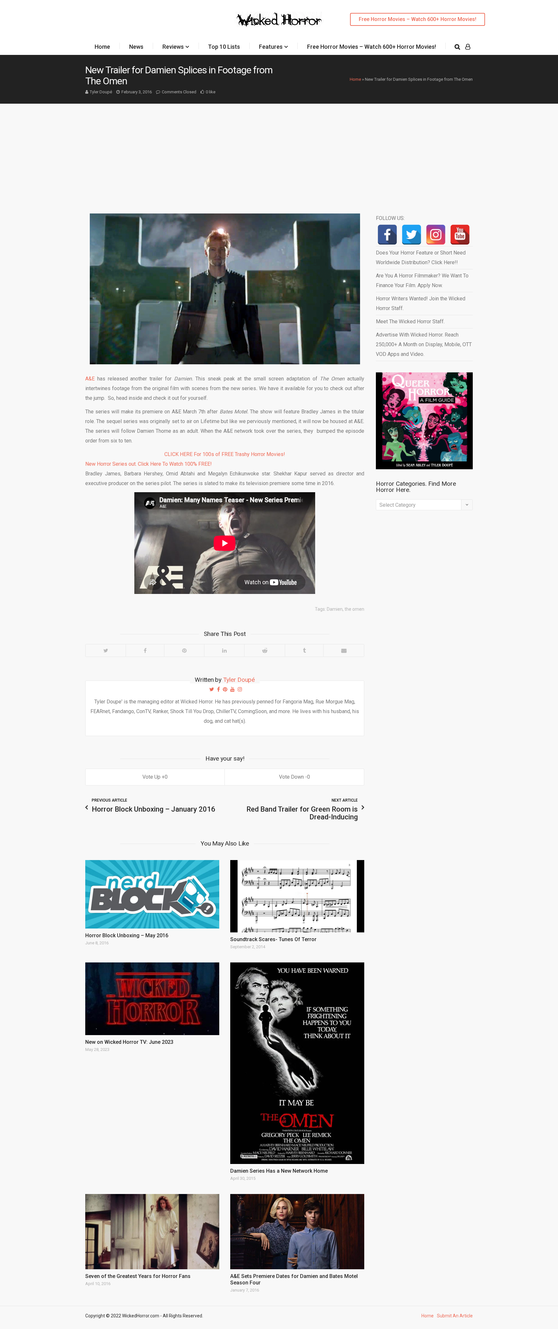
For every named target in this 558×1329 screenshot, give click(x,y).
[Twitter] (106, 650)
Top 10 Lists (224, 46)
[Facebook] (145, 650)
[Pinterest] (184, 650)
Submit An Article (455, 1315)
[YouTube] (460, 234)
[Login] (468, 47)
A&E (90, 379)
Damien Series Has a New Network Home (279, 1171)
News (136, 46)
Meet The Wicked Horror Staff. (410, 321)
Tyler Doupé (101, 91)
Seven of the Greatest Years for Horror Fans (138, 1276)
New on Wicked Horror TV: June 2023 (129, 1042)
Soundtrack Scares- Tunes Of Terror (273, 939)
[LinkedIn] (224, 650)
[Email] (343, 650)
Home (102, 46)
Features (271, 46)
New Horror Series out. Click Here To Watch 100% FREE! (148, 464)
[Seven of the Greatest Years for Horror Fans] (152, 1231)
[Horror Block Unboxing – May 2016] (152, 894)
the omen (354, 609)
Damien (335, 609)
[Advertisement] (279, 152)
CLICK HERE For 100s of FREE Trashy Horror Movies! (224, 454)
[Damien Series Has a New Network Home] (297, 1063)
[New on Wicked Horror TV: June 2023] (152, 998)
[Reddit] (264, 650)
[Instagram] (436, 234)
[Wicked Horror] (279, 19)
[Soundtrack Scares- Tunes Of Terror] (297, 896)
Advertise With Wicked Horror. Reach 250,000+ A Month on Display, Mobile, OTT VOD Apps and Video (424, 344)
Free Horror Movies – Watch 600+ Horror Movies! (417, 19)
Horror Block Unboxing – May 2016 (126, 935)
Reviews (173, 46)
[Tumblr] (304, 650)
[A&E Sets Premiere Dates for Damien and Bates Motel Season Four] (297, 1231)
